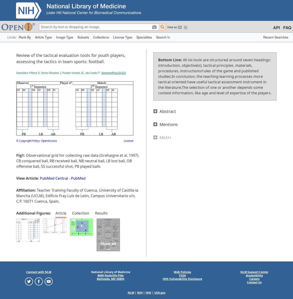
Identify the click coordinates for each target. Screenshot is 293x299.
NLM (131, 293)
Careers (254, 279)
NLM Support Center (254, 272)
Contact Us (254, 282)
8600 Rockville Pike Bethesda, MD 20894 (110, 277)
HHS (148, 293)
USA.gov (159, 293)
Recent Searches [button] (275, 37)
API (276, 28)
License (128, 141)
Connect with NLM (38, 272)
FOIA (182, 275)
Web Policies (182, 272)
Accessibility (254, 275)
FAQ (287, 28)
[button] (25, 37)
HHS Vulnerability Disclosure (182, 279)
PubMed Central (54, 178)
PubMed (78, 178)
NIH (140, 293)
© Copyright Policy (28, 141)
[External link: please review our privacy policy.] (29, 281)
